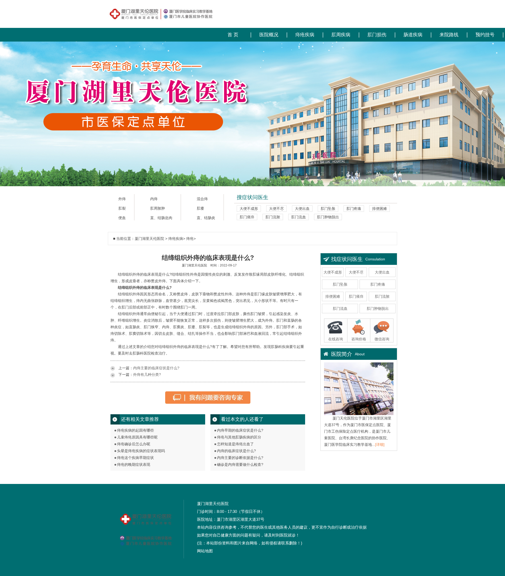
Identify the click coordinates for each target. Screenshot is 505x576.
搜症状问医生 (252, 197)
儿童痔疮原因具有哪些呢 (137, 437)
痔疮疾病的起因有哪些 (135, 430)
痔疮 (190, 238)
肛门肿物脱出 (328, 217)
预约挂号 (485, 34)
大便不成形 (249, 208)
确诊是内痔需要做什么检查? (240, 464)
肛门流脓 (272, 217)
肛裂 (122, 208)
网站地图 (205, 551)
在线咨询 (335, 339)
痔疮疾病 (304, 34)
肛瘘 (200, 208)
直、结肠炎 (206, 218)
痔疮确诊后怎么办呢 (133, 444)
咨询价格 (358, 339)
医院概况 (268, 34)
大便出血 (302, 208)
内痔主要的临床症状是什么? (156, 368)
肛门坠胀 (328, 208)
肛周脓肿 (157, 208)
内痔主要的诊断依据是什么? (240, 458)
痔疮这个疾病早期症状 (135, 458)
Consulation (375, 259)
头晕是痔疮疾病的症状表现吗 (141, 451)
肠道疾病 (412, 34)
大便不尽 (276, 208)
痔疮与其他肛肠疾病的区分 (239, 437)
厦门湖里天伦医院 (149, 238)
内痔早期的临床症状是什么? (240, 430)
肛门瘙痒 (247, 217)
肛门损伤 (376, 34)
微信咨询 (382, 339)
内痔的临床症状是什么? (236, 451)
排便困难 (379, 208)
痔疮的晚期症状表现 (133, 464)
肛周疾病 (340, 34)
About (360, 354)
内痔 (154, 199)
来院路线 (449, 34)
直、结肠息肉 (161, 218)
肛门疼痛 (353, 208)
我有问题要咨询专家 (207, 399)
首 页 (233, 34)
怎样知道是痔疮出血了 (235, 444)
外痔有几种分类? (147, 374)
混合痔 (202, 199)
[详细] (380, 444)
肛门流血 (298, 217)
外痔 (122, 199)
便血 (122, 218)
